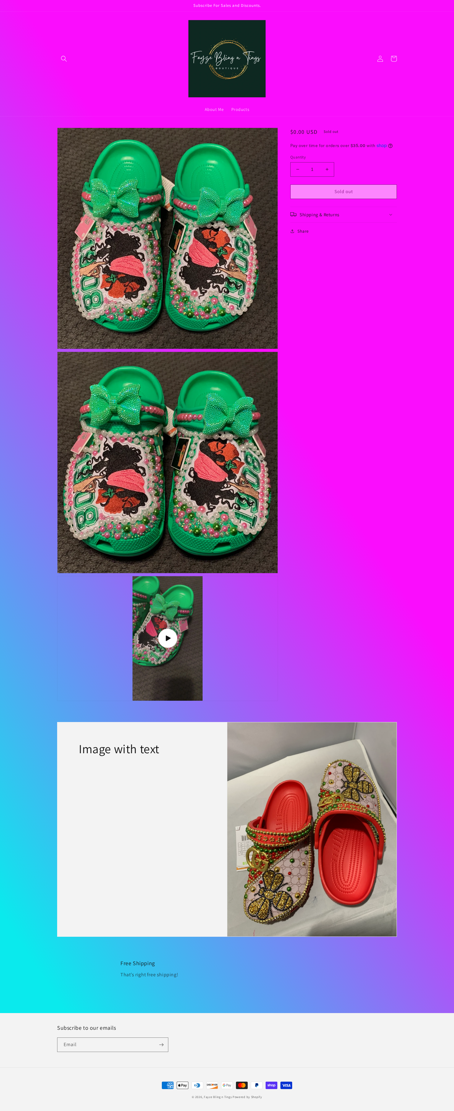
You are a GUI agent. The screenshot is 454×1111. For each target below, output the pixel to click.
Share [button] (303, 231)
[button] (64, 58)
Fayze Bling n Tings (218, 1097)
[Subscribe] (161, 1044)
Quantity (298, 157)
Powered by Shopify (247, 1097)
